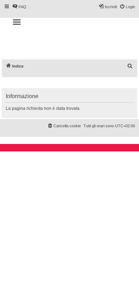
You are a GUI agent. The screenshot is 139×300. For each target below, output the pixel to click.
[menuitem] (130, 66)
